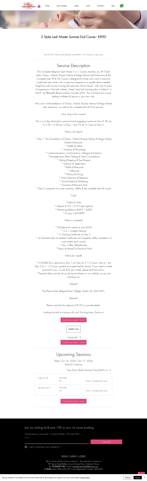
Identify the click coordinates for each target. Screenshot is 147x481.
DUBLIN (73, 456)
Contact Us (96, 461)
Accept (137, 477)
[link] (74, 320)
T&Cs (48, 461)
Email (27, 437)
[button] (39, 6)
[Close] (144, 477)
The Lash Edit (85, 461)
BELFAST (65, 456)
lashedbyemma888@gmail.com (85, 466)
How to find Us (71, 461)
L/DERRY (82, 456)
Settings (127, 477)
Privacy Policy (57, 461)
